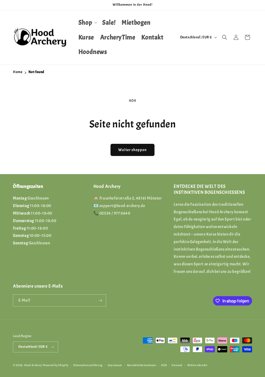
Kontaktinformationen (141, 365)
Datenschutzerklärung (88, 365)
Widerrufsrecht (197, 365)
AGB (164, 365)
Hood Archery (33, 365)
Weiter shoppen (132, 149)
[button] (87, 22)
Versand (177, 365)
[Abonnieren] (100, 300)
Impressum (115, 365)
